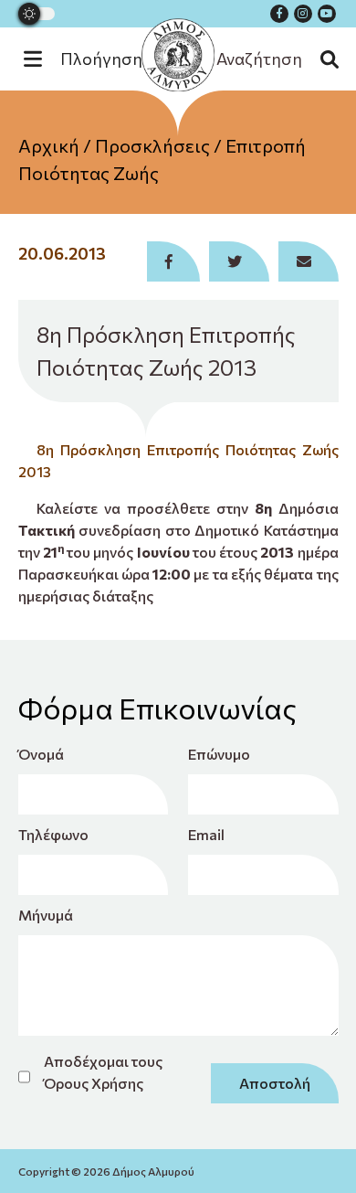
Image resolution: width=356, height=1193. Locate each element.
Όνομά (41, 753)
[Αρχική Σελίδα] (178, 54)
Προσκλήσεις (152, 145)
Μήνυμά (45, 914)
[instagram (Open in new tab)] (303, 14)
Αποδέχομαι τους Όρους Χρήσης (103, 1072)
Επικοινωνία (178, 246)
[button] (92, 59)
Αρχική (48, 145)
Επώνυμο (219, 753)
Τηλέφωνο (53, 834)
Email (206, 834)
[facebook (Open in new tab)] (279, 14)
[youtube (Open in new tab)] (327, 14)
